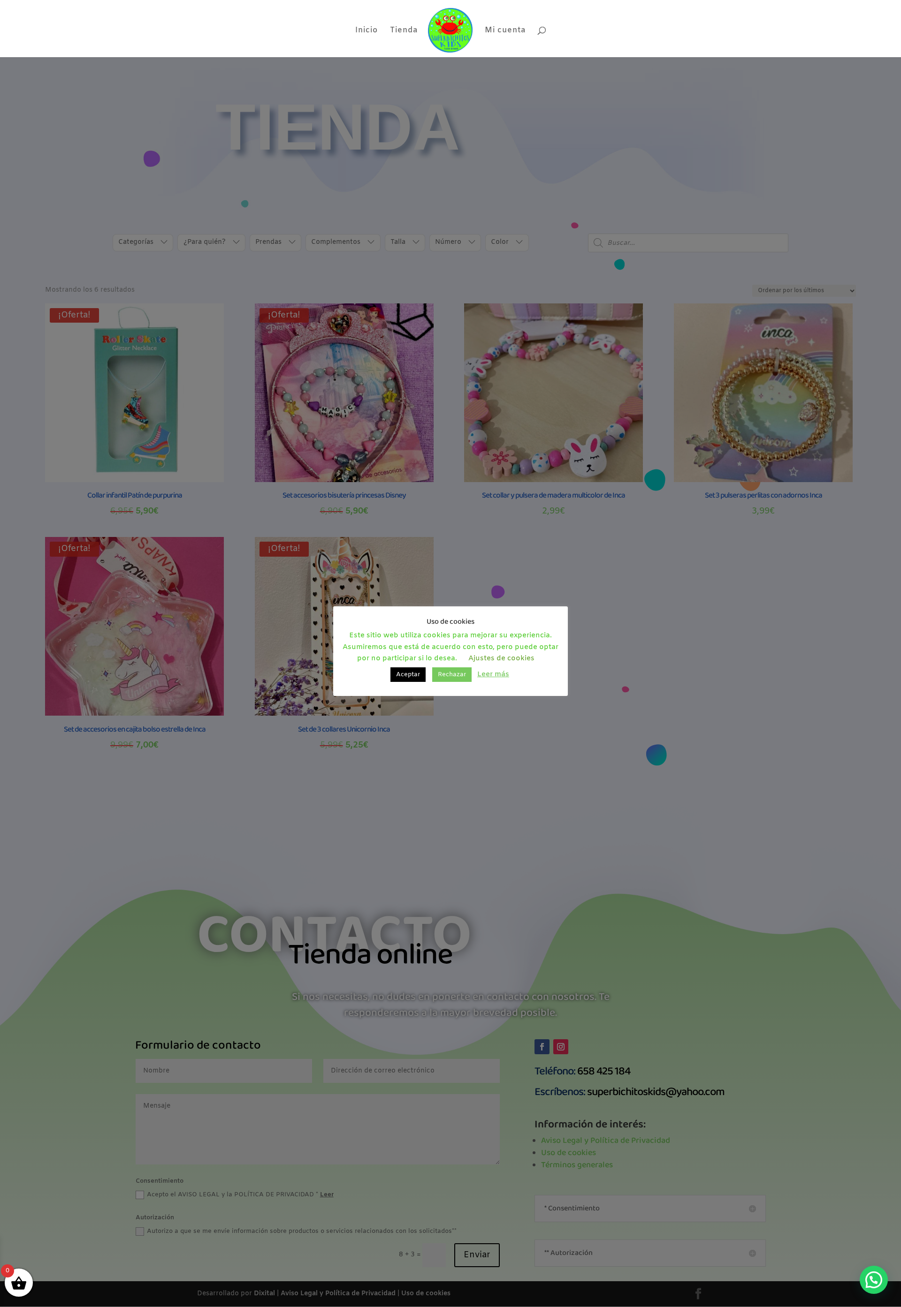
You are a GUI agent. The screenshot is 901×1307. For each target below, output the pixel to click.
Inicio (366, 31)
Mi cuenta (505, 31)
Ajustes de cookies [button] (501, 658)
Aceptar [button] (408, 675)
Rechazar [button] (452, 675)
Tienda (404, 31)
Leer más (493, 674)
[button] (874, 1280)
